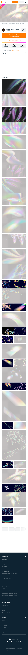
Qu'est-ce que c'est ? (15, 50)
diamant (12, 602)
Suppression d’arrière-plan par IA (9, 649)
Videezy (3, 637)
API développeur (5, 644)
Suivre (23, 30)
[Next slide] (23, 602)
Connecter (21, 2)
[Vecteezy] (2, 2)
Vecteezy (4, 635)
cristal (17, 602)
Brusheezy (4, 632)
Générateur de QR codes (7, 651)
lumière (5, 602)
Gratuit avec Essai (14, 35)
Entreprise (4, 639)
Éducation (4, 642)
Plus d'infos (5, 53)
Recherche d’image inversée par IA (9, 647)
